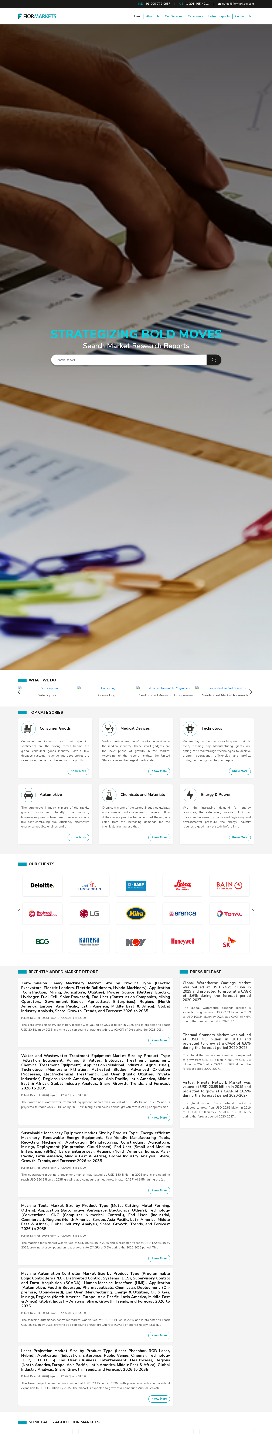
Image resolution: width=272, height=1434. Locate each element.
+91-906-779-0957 (157, 4)
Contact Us (243, 16)
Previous (20, 691)
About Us (152, 16)
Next (252, 691)
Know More (78, 771)
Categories (195, 16)
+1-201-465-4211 (196, 4)
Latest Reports (219, 16)
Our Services (173, 16)
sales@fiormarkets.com (238, 4)
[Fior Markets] (37, 16)
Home (136, 16)
